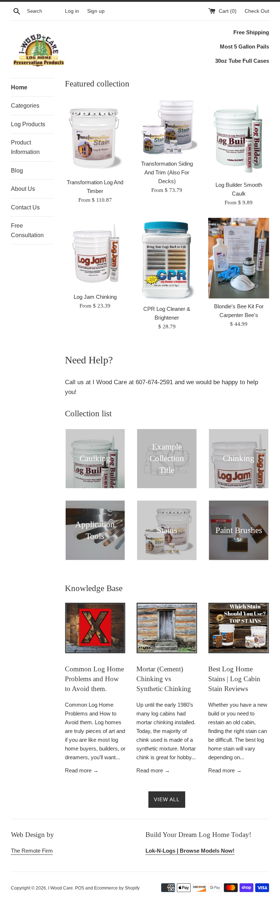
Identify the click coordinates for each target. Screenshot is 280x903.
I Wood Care (60, 888)
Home (19, 87)
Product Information (25, 147)
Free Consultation (27, 230)
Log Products (28, 124)
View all (167, 799)
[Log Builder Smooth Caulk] (238, 137)
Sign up (96, 11)
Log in (72, 11)
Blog (17, 170)
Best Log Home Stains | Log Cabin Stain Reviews (234, 678)
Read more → (81, 770)
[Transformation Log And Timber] (95, 136)
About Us (23, 189)
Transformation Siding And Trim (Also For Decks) (167, 172)
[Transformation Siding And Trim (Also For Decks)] (166, 127)
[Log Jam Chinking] (95, 253)
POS (79, 888)
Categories (25, 106)
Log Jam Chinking (95, 297)
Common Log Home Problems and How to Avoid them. (94, 678)
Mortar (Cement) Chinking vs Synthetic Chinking (163, 678)
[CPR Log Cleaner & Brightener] (166, 259)
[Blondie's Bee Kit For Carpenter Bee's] (238, 258)
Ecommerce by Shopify (117, 888)
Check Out (257, 11)
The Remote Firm (32, 851)
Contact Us (25, 207)
